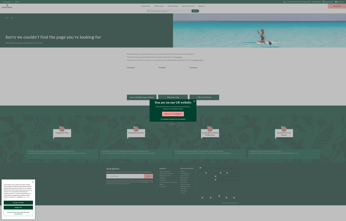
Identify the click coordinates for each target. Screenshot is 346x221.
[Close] (33, 182)
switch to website (173, 114)
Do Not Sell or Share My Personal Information (18, 213)
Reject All (18, 207)
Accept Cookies (18, 202)
